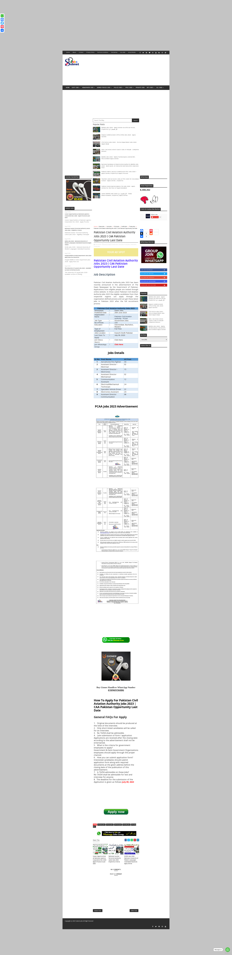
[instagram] (162, 52)
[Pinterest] (2, 26)
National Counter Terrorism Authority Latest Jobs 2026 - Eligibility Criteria (115, 859)
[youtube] (156, 52)
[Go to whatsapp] (227, 949)
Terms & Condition (102, 52)
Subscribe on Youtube (148, 285)
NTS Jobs (150, 87)
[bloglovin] (149, 52)
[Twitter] (2, 23)
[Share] (2, 30)
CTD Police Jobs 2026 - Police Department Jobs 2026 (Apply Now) (156, 313)
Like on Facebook (147, 270)
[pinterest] (146, 52)
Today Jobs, (97, 246)
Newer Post (97, 910)
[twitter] (143, 52)
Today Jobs (132, 226)
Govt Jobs (75, 87)
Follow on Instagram (148, 281)
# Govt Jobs (110, 824)
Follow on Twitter (147, 273)
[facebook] (140, 52)
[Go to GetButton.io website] (228, 953)
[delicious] (165, 52)
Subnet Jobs (79, 921)
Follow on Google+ (147, 277)
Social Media (131, 52)
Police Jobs (118, 87)
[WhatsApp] (2, 16)
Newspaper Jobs (88, 87)
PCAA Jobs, (127, 244)
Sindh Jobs (124, 226)
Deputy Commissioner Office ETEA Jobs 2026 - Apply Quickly (156, 306)
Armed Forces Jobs (103, 87)
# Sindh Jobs (126, 824)
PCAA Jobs (116, 226)
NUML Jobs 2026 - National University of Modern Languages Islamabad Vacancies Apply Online (78, 242)
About (74, 52)
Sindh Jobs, (133, 244)
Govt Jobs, (121, 244)
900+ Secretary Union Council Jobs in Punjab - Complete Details (156, 320)
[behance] (159, 52)
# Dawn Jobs (101, 824)
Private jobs (140, 87)
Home (68, 52)
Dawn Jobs (102, 226)
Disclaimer (114, 52)
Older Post (134, 910)
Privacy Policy (90, 52)
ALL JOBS (122, 52)
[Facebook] (2, 19)
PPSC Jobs (129, 87)
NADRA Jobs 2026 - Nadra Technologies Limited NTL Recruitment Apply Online (157, 328)
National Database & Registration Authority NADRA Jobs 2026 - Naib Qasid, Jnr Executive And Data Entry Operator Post (120, 166)
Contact (81, 52)
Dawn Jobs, (115, 244)
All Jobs (159, 87)
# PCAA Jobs (118, 824)
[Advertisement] (54, 12)
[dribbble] (152, 52)
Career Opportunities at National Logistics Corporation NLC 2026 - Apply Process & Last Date (77, 215)
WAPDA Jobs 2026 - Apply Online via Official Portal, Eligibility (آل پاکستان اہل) (157, 298)
